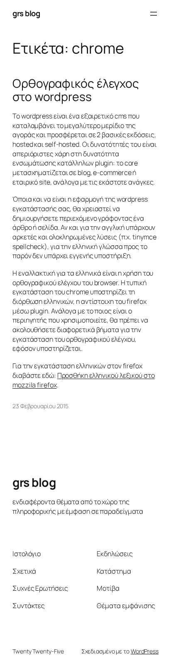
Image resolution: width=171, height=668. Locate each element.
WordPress (145, 651)
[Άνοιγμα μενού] (154, 14)
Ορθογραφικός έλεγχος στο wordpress (75, 90)
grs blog (26, 13)
